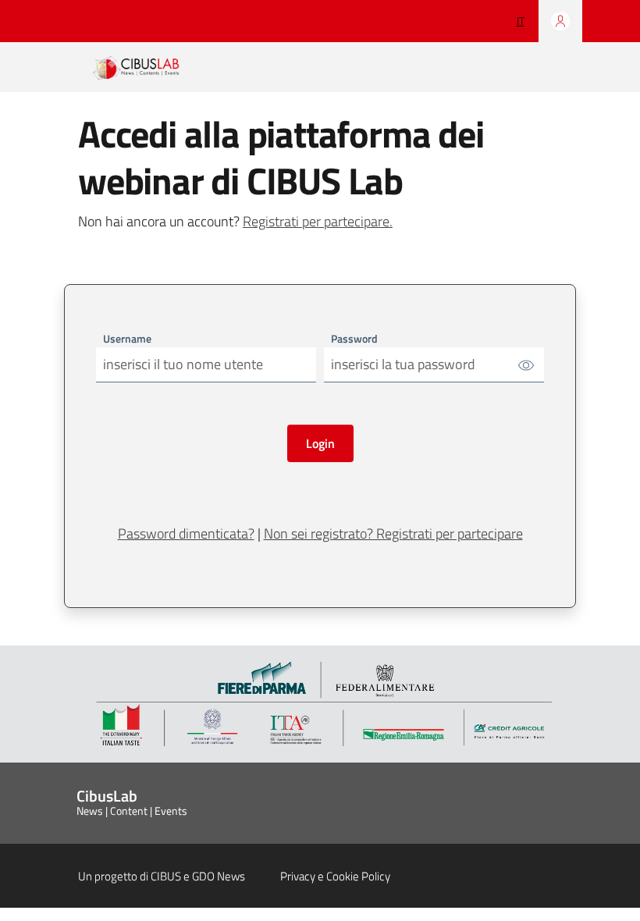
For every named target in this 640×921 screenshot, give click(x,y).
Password (354, 338)
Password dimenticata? (186, 533)
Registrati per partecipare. (318, 221)
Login (320, 443)
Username (127, 338)
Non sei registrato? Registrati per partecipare (393, 533)
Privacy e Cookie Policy (335, 876)
